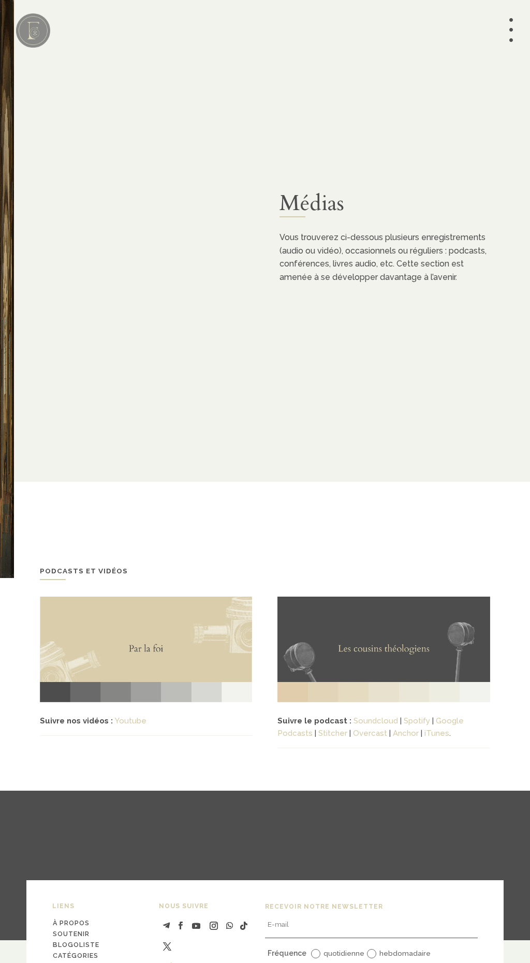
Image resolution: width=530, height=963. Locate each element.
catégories (75, 955)
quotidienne (343, 953)
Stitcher (332, 733)
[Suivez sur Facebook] (180, 926)
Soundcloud (376, 720)
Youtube (130, 720)
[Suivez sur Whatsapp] (229, 926)
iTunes (436, 733)
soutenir (71, 934)
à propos (71, 923)
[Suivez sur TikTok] (243, 925)
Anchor (406, 733)
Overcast (370, 733)
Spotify (417, 720)
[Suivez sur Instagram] (213, 925)
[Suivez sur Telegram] (166, 926)
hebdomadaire (405, 953)
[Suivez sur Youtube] (196, 925)
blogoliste (76, 945)
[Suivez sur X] (167, 946)
